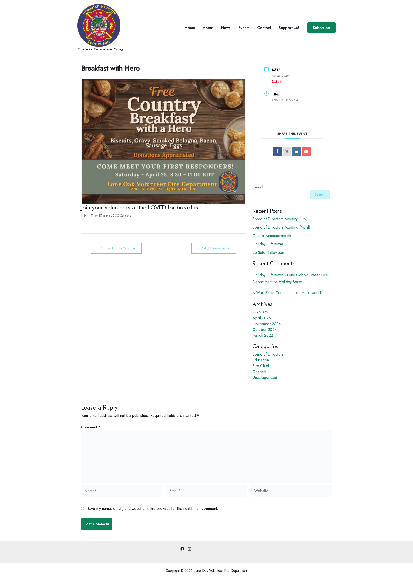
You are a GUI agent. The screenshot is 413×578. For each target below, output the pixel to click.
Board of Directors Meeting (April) (281, 227)
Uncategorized (265, 377)
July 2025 (260, 312)
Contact (264, 28)
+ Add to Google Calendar (116, 248)
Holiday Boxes (290, 282)
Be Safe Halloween (268, 252)
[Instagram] (189, 549)
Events (244, 28)
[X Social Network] (287, 151)
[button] (321, 27)
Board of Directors (268, 354)
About (208, 28)
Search (258, 187)
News (226, 28)
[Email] (306, 151)
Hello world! (311, 292)
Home (190, 28)
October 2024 (265, 329)
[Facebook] (182, 549)
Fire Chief (261, 366)
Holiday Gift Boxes (268, 244)
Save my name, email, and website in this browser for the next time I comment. (152, 508)
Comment (90, 427)
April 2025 (262, 318)
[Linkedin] (296, 151)
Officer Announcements (272, 236)
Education (261, 360)
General (259, 372)
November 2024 (267, 324)
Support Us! (289, 28)
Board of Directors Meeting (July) (280, 219)
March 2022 (263, 335)
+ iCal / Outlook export (214, 248)
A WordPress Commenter (274, 292)
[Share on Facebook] (277, 151)
